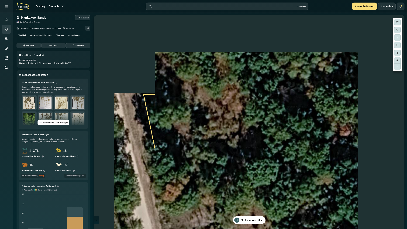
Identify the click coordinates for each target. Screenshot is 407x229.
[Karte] (6, 19)
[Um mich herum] (397, 53)
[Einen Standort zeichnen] (397, 22)
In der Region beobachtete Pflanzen (38, 82)
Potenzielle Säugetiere (32, 170)
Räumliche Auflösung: (33, 176)
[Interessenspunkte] (6, 38)
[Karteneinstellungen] (397, 37)
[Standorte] (6, 29)
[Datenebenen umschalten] (397, 30)
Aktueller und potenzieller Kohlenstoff (39, 186)
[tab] (22, 35)
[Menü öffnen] (6, 6)
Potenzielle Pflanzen (31, 156)
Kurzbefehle (337, 228)
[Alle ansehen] (397, 45)
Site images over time (252, 220)
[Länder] (6, 48)
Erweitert (301, 6)
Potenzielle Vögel (63, 170)
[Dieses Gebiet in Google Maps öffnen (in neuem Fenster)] (100, 227)
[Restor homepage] (23, 6)
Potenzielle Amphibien (65, 156)
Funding (40, 6)
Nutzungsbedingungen (395, 228)
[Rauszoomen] (397, 67)
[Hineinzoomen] (397, 60)
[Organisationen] (6, 67)
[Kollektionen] (6, 57)
